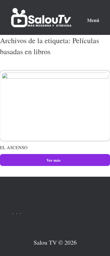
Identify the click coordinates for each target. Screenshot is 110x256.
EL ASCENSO (14, 147)
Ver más (53, 160)
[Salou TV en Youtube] (11, 211)
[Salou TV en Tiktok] (15, 211)
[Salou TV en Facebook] (22, 211)
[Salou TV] (41, 17)
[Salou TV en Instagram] (19, 211)
